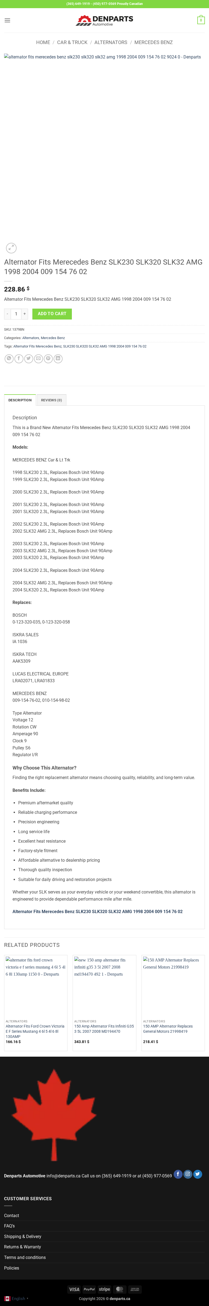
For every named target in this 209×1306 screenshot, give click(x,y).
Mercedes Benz (153, 42)
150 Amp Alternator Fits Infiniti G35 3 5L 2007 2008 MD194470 (104, 1029)
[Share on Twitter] (28, 358)
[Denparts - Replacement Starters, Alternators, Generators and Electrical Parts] (104, 20)
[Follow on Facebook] (178, 1174)
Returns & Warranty (22, 1246)
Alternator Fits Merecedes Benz (37, 346)
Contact (11, 1215)
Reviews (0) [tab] (51, 400)
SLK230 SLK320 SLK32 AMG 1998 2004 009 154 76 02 (104, 346)
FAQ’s (9, 1226)
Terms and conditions (25, 1257)
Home (43, 42)
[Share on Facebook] (18, 358)
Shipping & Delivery (22, 1236)
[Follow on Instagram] (187, 1174)
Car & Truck (72, 42)
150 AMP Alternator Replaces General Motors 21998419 (168, 1029)
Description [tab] (20, 400)
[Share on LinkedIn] (58, 358)
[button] (7, 20)
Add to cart (52, 313)
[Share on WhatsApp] (9, 358)
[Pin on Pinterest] (48, 358)
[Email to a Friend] (38, 358)
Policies (11, 1268)
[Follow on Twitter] (197, 1174)
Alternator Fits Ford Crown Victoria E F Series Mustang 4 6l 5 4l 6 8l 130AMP (35, 1031)
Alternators (110, 42)
